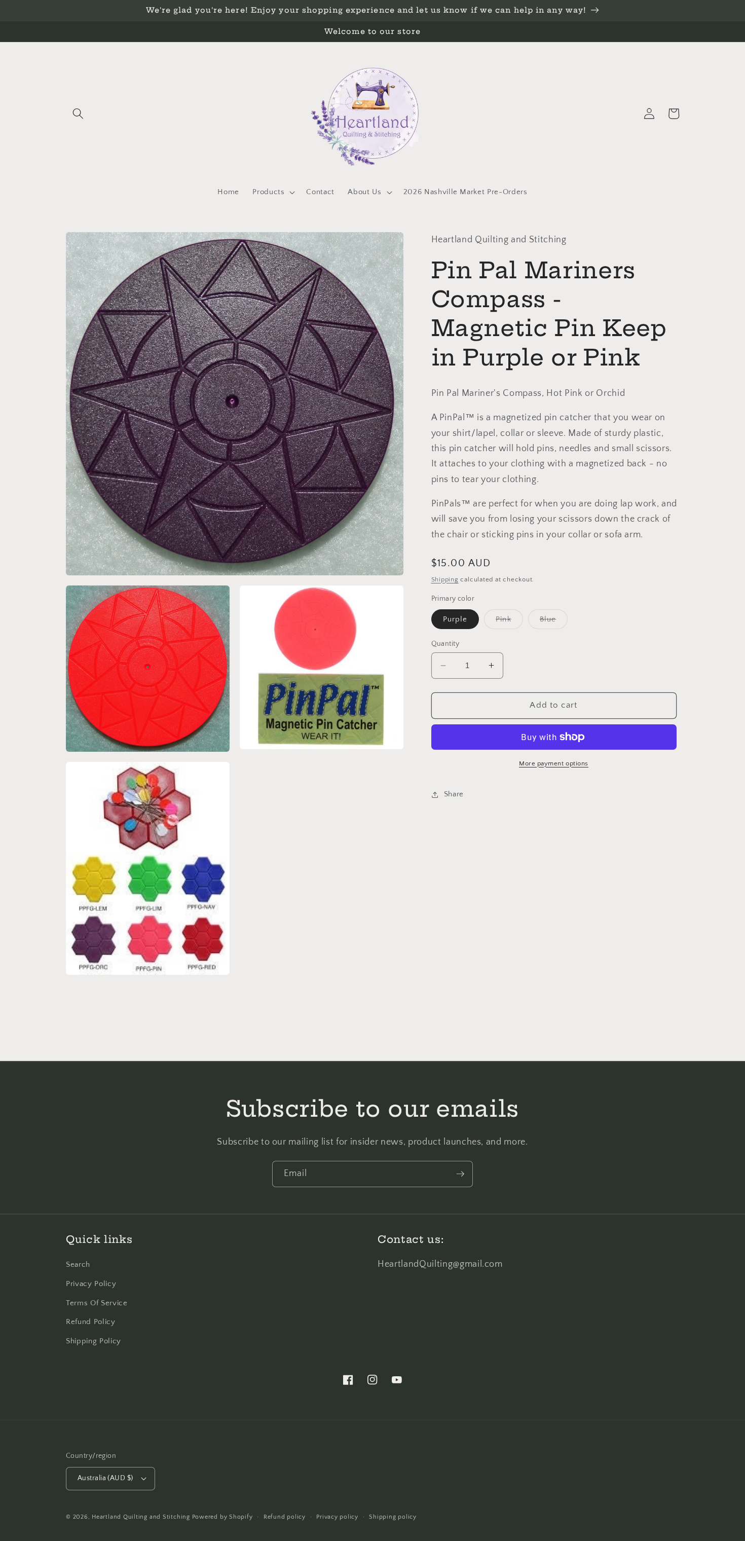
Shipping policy (393, 1517)
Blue (554, 621)
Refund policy (285, 1517)
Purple (455, 619)
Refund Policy (91, 1321)
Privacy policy (337, 1517)
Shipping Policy (93, 1341)
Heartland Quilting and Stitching (141, 1517)
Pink (509, 621)
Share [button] (454, 794)
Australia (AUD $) (105, 1478)
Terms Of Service (97, 1303)
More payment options (553, 763)
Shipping (445, 579)
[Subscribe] (460, 1174)
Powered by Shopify (222, 1517)
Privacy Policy (91, 1283)
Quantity (445, 644)
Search (78, 1264)
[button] (78, 113)
